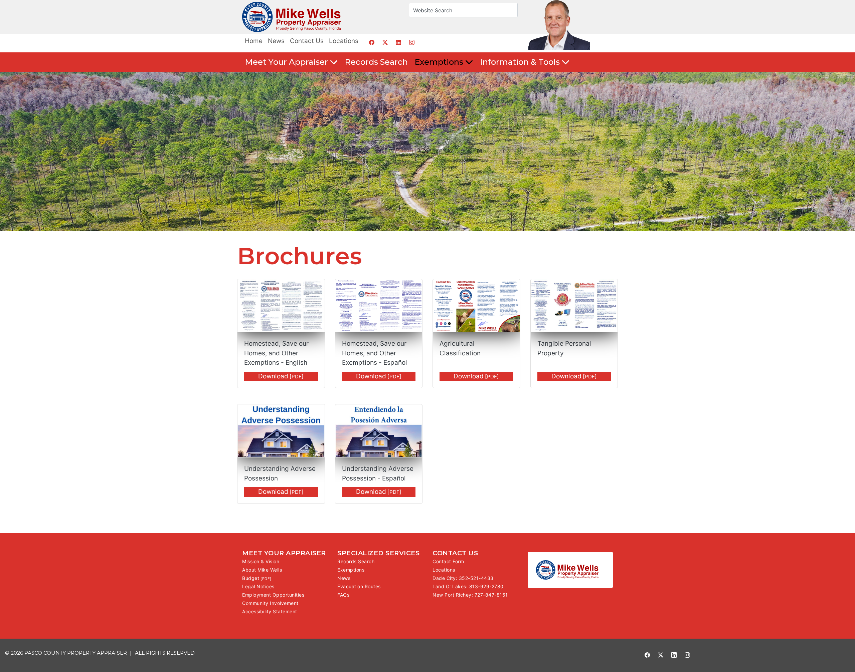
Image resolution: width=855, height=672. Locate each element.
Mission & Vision (260, 561)
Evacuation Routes (359, 586)
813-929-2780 (486, 586)
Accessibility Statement (269, 611)
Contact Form (448, 561)
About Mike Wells (262, 570)
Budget (250, 578)
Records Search (376, 62)
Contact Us (307, 41)
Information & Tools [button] (521, 62)
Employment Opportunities (273, 595)
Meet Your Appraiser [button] (287, 62)
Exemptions (350, 570)
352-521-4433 (476, 578)
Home (254, 41)
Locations (343, 41)
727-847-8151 (491, 595)
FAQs (343, 595)
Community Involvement (270, 603)
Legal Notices (258, 586)
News (276, 41)
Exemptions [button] (439, 62)
